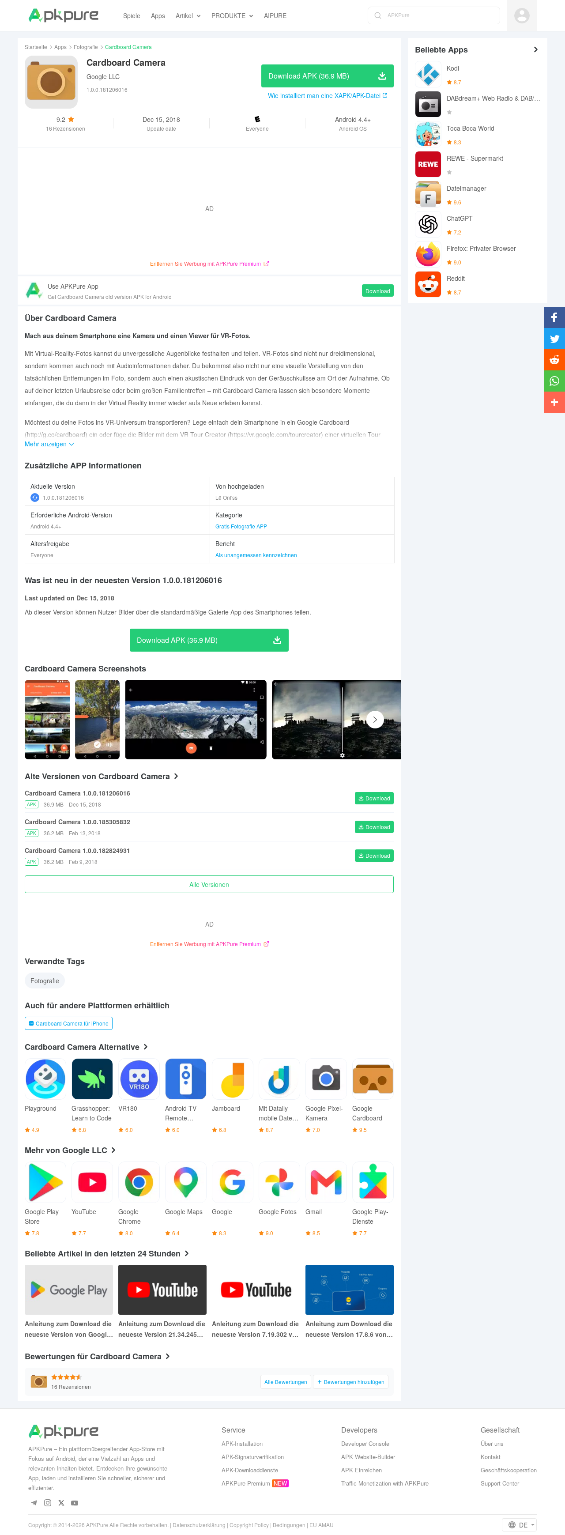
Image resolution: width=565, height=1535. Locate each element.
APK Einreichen (361, 1470)
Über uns (492, 1443)
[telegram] (33, 1503)
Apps (60, 46)
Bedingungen (289, 1524)
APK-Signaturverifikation (253, 1456)
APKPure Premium (246, 1483)
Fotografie (86, 46)
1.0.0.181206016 (63, 497)
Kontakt (491, 1456)
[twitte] (61, 1503)
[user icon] (522, 15)
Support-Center (500, 1483)
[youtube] (74, 1503)
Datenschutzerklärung (199, 1524)
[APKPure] (63, 15)
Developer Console (365, 1443)
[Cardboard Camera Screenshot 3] (342, 719)
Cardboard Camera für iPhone (72, 1023)
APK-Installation (242, 1443)
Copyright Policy (249, 1524)
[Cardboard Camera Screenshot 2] (195, 719)
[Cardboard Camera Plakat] (47, 719)
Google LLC (103, 76)
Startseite (36, 46)
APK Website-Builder (368, 1456)
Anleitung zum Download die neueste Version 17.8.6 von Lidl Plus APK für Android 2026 (348, 1329)
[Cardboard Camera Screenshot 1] (97, 719)
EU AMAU (321, 1524)
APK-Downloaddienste (250, 1470)
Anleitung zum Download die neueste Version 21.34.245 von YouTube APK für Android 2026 (161, 1329)
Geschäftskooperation (509, 1470)
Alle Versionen (209, 884)
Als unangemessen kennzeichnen (256, 554)
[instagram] (47, 1503)
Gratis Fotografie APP (241, 526)
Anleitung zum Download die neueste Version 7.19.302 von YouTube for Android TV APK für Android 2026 (256, 1329)
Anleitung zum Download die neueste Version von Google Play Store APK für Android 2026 (68, 1329)
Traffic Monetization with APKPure (385, 1483)
